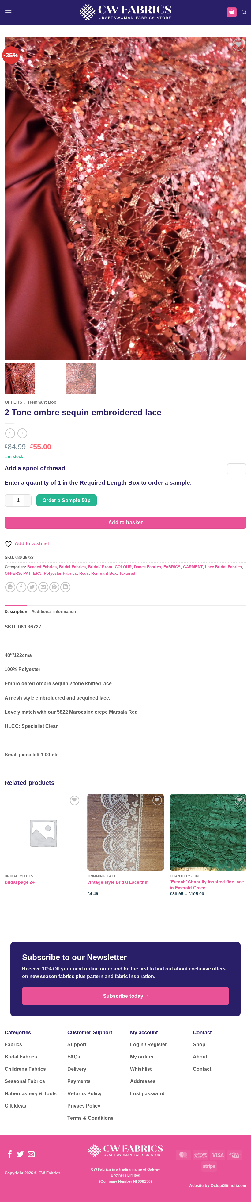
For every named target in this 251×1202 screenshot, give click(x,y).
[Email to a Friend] (43, 587)
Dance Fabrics (147, 567)
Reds (84, 573)
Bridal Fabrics (72, 567)
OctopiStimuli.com (228, 1185)
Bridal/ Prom (100, 567)
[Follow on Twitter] (20, 1155)
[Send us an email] (31, 1155)
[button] (8, 12)
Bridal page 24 (20, 882)
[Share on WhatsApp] (10, 587)
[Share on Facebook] (21, 587)
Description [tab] (16, 611)
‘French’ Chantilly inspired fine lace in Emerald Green (207, 884)
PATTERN (32, 573)
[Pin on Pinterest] (54, 587)
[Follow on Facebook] (9, 1155)
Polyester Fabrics (60, 573)
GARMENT (193, 567)
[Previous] (4, 850)
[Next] (246, 850)
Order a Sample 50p (67, 500)
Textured (127, 573)
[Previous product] (22, 433)
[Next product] (10, 433)
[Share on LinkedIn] (65, 587)
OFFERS (13, 402)
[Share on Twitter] (32, 587)
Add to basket (125, 522)
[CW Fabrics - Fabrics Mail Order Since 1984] (125, 12)
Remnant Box (42, 402)
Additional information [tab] (54, 611)
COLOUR (123, 567)
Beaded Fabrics (42, 567)
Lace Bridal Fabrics (223, 567)
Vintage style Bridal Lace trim (117, 882)
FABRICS (172, 567)
